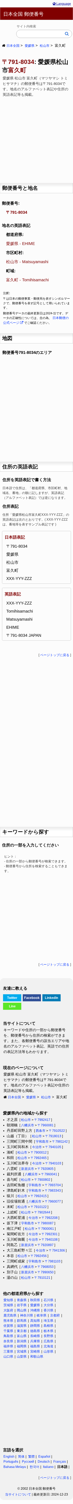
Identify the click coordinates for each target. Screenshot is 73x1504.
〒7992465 (39, 1158)
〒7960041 (49, 1174)
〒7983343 (53, 1190)
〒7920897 (46, 1245)
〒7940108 (50, 1239)
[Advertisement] (36, 138)
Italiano (48, 1467)
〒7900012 (39, 1152)
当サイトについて (18, 1494)
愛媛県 (29, 45)
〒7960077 (53, 1201)
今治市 (37, 1147)
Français (59, 1461)
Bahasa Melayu (14, 1467)
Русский (28, 1461)
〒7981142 (60, 1141)
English (8, 1456)
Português (10, 1461)
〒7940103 (53, 1163)
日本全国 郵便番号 (23, 14)
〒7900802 (42, 1179)
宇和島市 (42, 1141)
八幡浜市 (27, 1125)
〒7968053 (46, 1266)
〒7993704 (53, 1185)
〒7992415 (39, 1196)
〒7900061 (46, 1228)
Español (44, 1456)
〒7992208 (50, 1217)
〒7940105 (53, 1147)
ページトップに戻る (54, 655)
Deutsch (44, 1461)
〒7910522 (57, 1130)
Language (63, 3)
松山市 (44, 45)
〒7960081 (46, 1125)
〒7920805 (46, 1168)
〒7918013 (53, 1136)
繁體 (31, 1456)
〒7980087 (46, 1223)
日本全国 (12, 45)
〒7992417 (42, 1119)
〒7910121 (42, 1277)
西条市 (40, 1130)
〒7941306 (57, 1250)
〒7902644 (42, 1212)
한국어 (34, 1467)
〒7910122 (39, 1207)
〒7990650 (46, 1272)
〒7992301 (50, 1234)
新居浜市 (27, 1168)
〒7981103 (52, 1261)
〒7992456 (39, 1256)
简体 (21, 1456)
